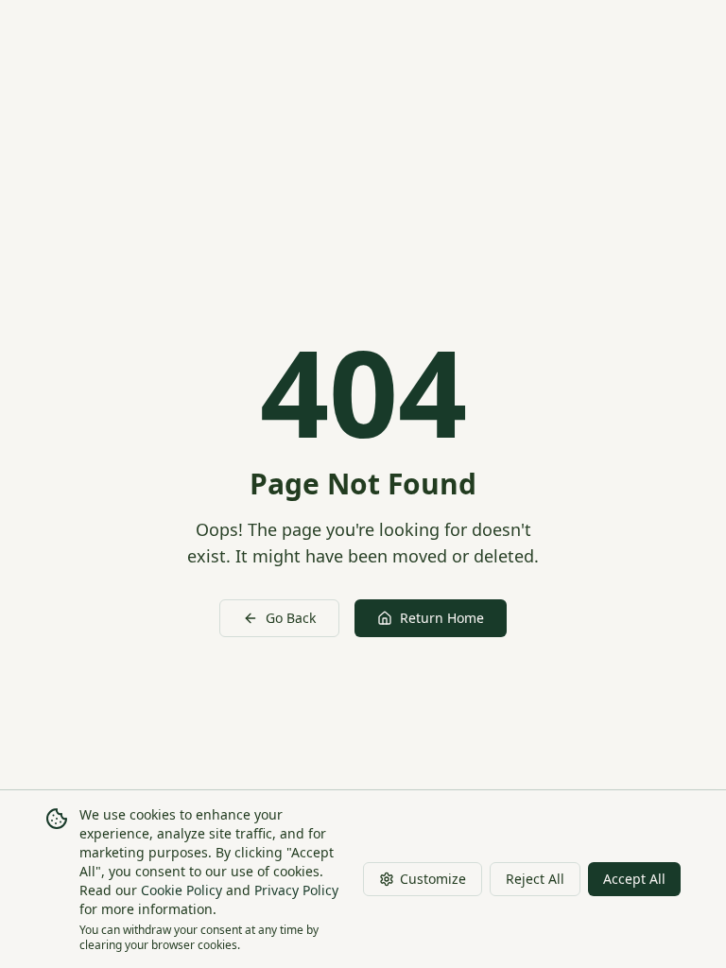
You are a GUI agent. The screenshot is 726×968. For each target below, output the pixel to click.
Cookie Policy (181, 890)
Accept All (634, 879)
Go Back (291, 618)
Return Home (442, 618)
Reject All (535, 879)
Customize (433, 879)
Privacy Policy (296, 890)
